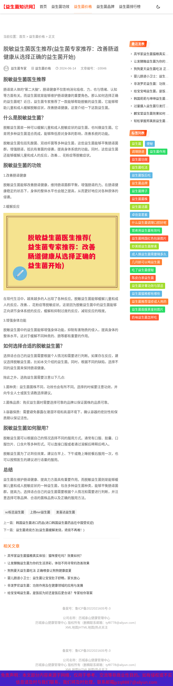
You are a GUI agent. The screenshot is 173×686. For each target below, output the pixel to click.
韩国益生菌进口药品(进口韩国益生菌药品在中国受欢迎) (55, 523)
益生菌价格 (83, 7)
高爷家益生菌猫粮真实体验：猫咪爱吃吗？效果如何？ (45, 555)
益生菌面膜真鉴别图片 (147, 309)
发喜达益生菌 (65, 512)
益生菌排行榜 (130, 7)
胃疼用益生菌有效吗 (146, 230)
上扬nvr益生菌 (40, 512)
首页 (43, 7)
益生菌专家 (19, 68)
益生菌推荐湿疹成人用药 (149, 301)
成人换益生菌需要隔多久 (149, 254)
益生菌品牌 (105, 7)
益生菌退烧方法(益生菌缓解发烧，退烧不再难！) (50, 530)
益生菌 (136, 143)
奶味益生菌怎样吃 (144, 317)
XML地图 (71, 627)
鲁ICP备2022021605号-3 (93, 608)
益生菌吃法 (140, 167)
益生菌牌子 (140, 191)
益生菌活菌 (140, 207)
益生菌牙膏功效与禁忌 (147, 286)
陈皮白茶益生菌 (143, 278)
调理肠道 (138, 151)
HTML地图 (86, 627)
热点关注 (101, 627)
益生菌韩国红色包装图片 (149, 238)
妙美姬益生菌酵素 (144, 246)
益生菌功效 (60, 7)
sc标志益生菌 (14, 512)
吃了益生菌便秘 (143, 270)
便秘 (150, 143)
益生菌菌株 (140, 199)
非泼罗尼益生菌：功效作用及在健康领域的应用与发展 (45, 585)
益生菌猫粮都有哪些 (146, 293)
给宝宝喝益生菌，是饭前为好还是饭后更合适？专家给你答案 (50, 593)
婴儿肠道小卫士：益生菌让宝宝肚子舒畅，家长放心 (43, 578)
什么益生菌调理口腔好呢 (149, 222)
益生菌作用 (158, 151)
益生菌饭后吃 (141, 175)
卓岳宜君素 (140, 214)
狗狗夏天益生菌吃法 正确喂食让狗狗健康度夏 (39, 570)
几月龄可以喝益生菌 (146, 262)
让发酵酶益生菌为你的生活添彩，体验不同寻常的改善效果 (48, 563)
